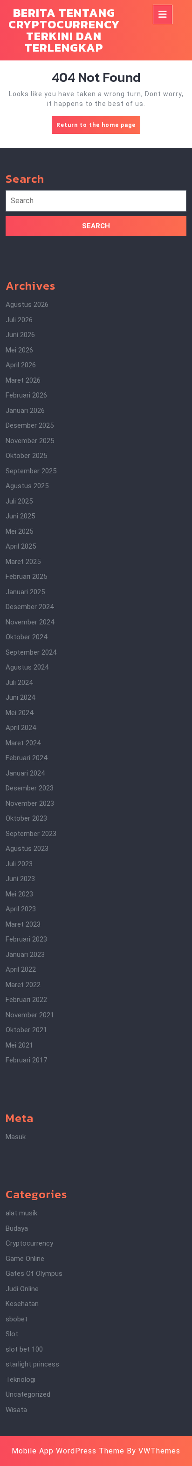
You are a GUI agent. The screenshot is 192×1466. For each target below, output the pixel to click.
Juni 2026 (20, 335)
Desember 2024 (30, 607)
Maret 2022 (23, 985)
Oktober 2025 (26, 455)
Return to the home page (98, 127)
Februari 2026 (26, 395)
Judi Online (22, 1289)
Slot (12, 1334)
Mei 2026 (19, 350)
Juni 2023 (20, 879)
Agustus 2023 (27, 848)
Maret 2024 (23, 743)
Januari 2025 (25, 592)
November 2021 (30, 1015)
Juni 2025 (20, 516)
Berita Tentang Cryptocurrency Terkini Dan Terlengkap (64, 30)
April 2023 (21, 909)
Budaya (17, 1228)
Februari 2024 (26, 758)
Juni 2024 (20, 697)
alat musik (21, 1213)
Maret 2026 (23, 380)
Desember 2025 (30, 425)
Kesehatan (22, 1304)
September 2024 (31, 652)
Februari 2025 (26, 576)
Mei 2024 (19, 713)
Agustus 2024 (27, 667)
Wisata (16, 1410)
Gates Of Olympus (34, 1273)
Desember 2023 (30, 788)
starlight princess (32, 1364)
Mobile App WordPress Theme (68, 1450)
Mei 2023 (19, 894)
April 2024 (21, 727)
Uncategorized (28, 1394)
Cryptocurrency (29, 1243)
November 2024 (30, 622)
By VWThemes (153, 1450)
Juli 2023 (19, 864)
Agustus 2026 (27, 304)
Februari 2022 (26, 999)
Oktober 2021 (26, 1030)
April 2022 (21, 969)
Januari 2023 (25, 954)
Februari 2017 (26, 1060)
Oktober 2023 (26, 818)
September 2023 (31, 833)
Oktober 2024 (26, 637)
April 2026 (21, 365)
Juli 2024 (19, 682)
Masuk (16, 1137)
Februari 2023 (26, 939)
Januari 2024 (25, 773)
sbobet (16, 1319)
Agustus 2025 (27, 486)
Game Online (25, 1258)
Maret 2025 (23, 561)
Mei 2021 (19, 1045)
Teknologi (20, 1379)
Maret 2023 (23, 924)
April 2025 (21, 546)
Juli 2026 (19, 320)
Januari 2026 (25, 410)
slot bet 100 (24, 1349)
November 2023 (30, 803)
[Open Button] (162, 14)
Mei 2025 (19, 531)
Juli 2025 (19, 501)
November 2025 (30, 441)
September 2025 (31, 471)
